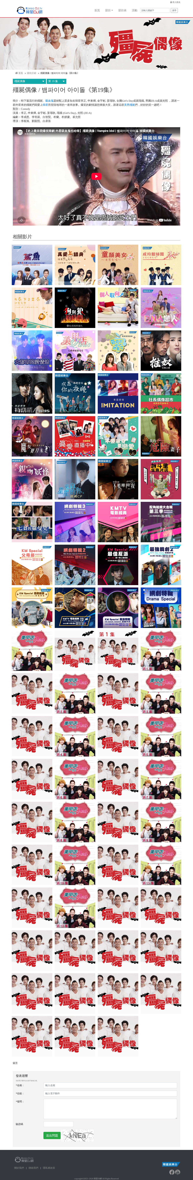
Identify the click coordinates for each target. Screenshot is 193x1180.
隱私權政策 (49, 1168)
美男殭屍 (129, 104)
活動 (134, 10)
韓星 (45, 104)
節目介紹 (31, 73)
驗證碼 (19, 1124)
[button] (32, 265)
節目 (108, 10)
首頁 (97, 10)
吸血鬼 (49, 100)
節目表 (122, 10)
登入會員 (176, 2)
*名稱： (20, 1085)
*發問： (20, 1101)
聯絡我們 (33, 1168)
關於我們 (19, 1168)
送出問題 (52, 1135)
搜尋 (174, 10)
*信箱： (20, 1093)
